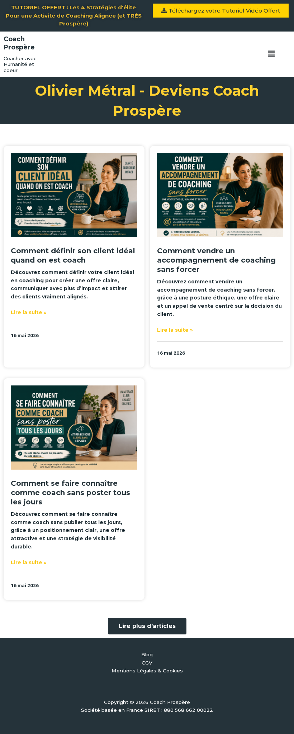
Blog (147, 654)
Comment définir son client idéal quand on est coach (73, 255)
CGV (147, 663)
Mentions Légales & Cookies (147, 670)
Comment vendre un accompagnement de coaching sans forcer (216, 260)
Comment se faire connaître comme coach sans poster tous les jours (70, 492)
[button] (271, 54)
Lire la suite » (29, 312)
